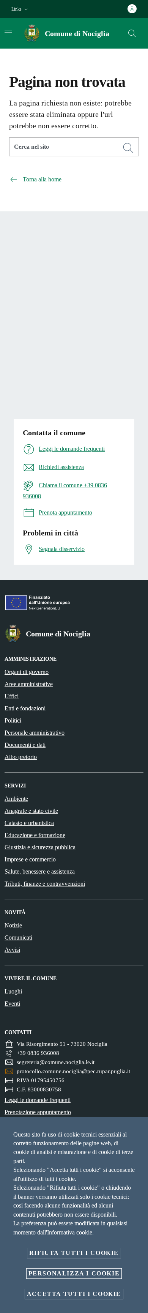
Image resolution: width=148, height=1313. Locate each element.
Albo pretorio (21, 757)
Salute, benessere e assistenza (40, 871)
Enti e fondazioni (25, 708)
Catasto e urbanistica (29, 823)
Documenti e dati (25, 745)
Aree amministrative (29, 684)
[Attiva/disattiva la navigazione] (8, 32)
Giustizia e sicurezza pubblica (40, 847)
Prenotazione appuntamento (38, 1112)
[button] (20, 9)
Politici (13, 720)
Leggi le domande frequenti (38, 1100)
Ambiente (16, 798)
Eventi (12, 1003)
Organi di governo (27, 672)
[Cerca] (132, 33)
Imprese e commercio (30, 859)
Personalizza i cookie (74, 1273)
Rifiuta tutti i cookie (74, 1253)
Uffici (12, 696)
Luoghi (13, 991)
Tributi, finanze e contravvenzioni (45, 883)
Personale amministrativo (35, 732)
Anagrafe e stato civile (31, 811)
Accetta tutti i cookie (74, 1294)
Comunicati (18, 937)
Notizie (13, 925)
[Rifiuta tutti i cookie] (139, 1128)
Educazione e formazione (35, 835)
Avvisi (12, 949)
